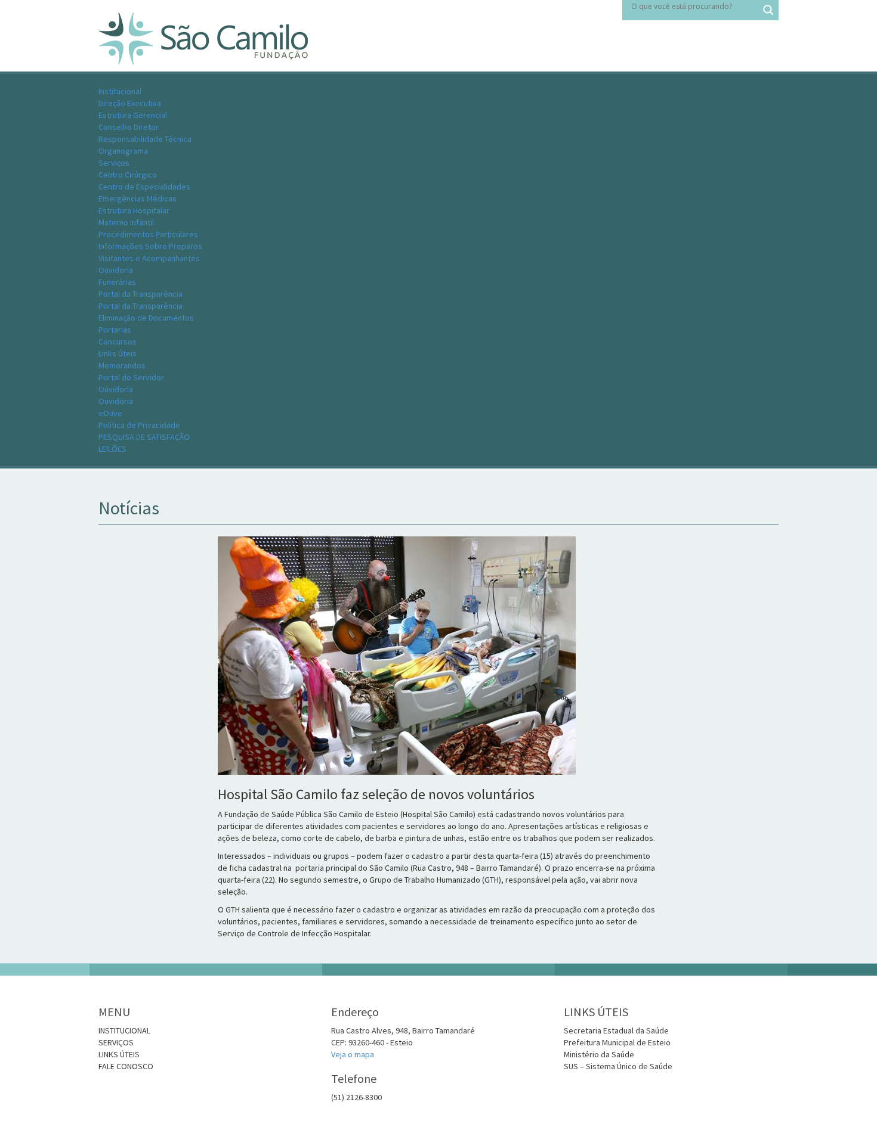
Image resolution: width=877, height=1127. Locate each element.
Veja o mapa (352, 1054)
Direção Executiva (129, 103)
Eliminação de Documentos (146, 317)
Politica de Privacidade (139, 425)
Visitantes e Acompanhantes (149, 258)
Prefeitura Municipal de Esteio (617, 1042)
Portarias (114, 329)
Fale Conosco (125, 1066)
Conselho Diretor (128, 127)
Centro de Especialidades (144, 186)
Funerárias (117, 282)
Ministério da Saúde (599, 1054)
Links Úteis (117, 353)
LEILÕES (112, 448)
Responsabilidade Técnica (145, 138)
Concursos (117, 341)
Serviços (113, 162)
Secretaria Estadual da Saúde (616, 1030)
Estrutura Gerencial (132, 115)
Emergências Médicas (137, 198)
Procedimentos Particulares (148, 234)
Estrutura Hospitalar (133, 210)
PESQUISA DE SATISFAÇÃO (144, 436)
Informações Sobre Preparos (150, 246)
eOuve (110, 413)
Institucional (119, 91)
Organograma (123, 150)
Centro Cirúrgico (127, 174)
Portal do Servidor (131, 377)
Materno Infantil (126, 222)
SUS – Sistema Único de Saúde (618, 1066)
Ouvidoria (115, 270)
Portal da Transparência (140, 305)
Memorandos (122, 365)
